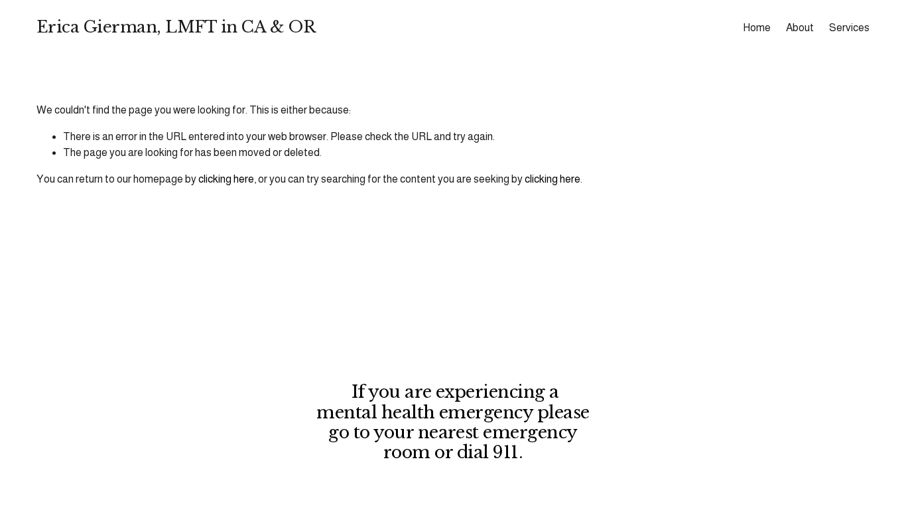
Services (849, 27)
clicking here (226, 179)
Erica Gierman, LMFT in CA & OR (175, 27)
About (800, 27)
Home (757, 27)
